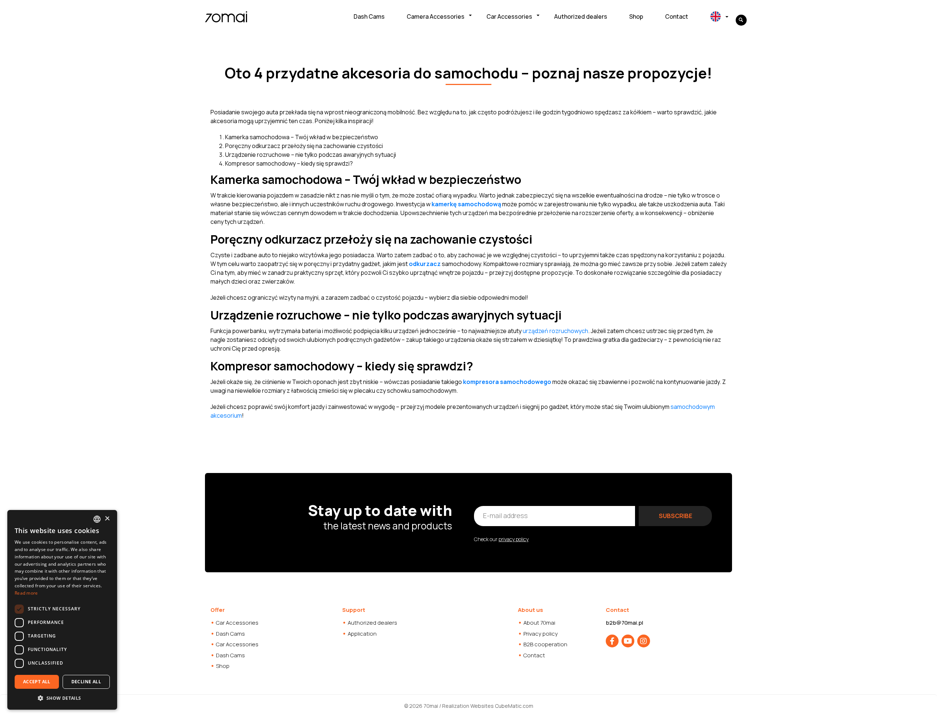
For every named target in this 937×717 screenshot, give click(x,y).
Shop (636, 16)
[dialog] (62, 610)
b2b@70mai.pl (624, 623)
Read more (26, 593)
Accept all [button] (37, 682)
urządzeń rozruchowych (555, 331)
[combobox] (97, 519)
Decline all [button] (86, 682)
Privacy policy (540, 633)
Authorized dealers (580, 16)
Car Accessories (509, 16)
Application (362, 633)
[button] (62, 698)
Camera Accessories (435, 16)
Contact (676, 16)
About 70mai (539, 623)
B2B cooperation (545, 644)
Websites (482, 705)
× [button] (107, 518)
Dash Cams (369, 16)
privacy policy (514, 539)
